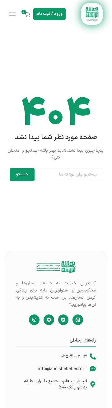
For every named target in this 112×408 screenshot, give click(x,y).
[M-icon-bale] (63, 319)
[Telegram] (49, 319)
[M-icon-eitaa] (77, 319)
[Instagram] (34, 319)
